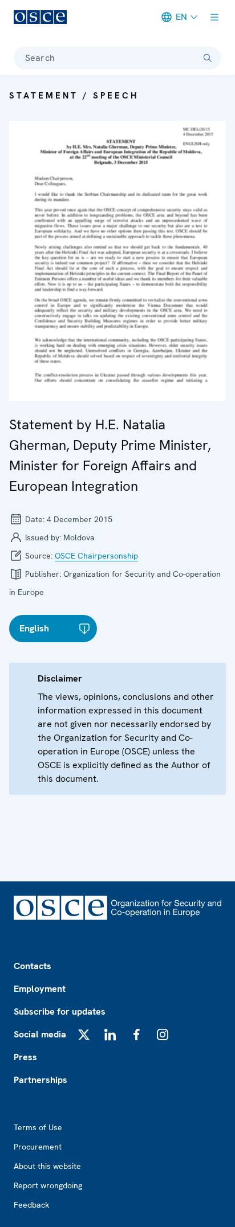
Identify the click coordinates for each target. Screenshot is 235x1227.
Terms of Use (38, 1127)
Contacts (32, 966)
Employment (40, 989)
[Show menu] (214, 17)
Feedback (31, 1205)
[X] (83, 1034)
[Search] (207, 58)
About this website (47, 1166)
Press (25, 1057)
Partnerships (40, 1080)
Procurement (38, 1147)
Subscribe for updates (60, 1011)
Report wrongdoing (48, 1185)
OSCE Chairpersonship (96, 556)
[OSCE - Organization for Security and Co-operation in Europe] (40, 17)
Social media (40, 1034)
